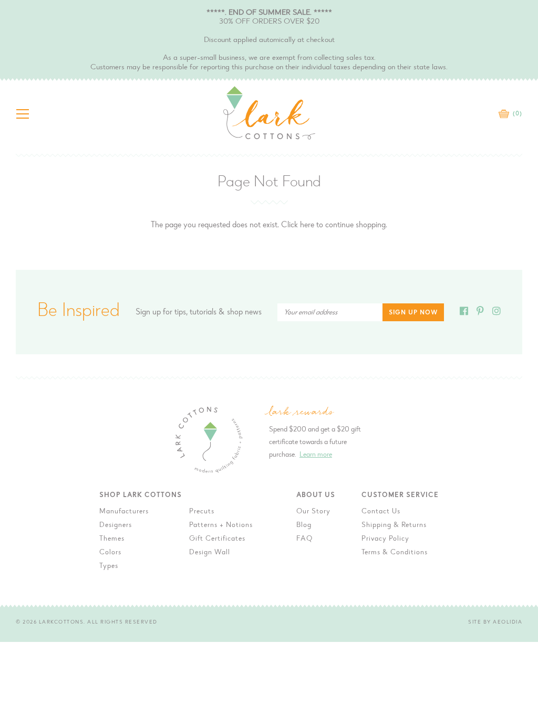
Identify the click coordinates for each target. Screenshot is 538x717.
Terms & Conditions (394, 552)
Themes (112, 539)
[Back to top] (521, 553)
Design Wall (209, 552)
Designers (115, 525)
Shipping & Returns (394, 525)
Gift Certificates (217, 539)
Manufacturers (124, 511)
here (307, 225)
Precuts (201, 511)
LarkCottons (61, 622)
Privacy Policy (385, 539)
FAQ (304, 539)
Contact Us (380, 511)
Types (108, 566)
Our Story (313, 511)
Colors (110, 552)
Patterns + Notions (221, 525)
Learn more (315, 455)
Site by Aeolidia (495, 622)
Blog (304, 525)
